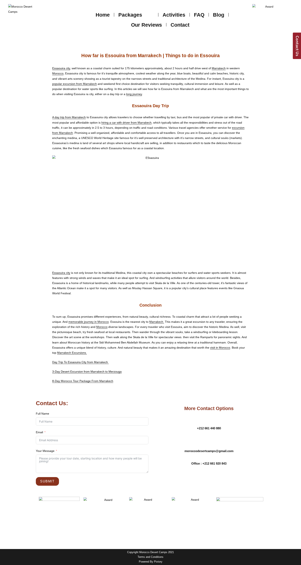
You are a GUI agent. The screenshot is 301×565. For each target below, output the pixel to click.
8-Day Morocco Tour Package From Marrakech (82, 381)
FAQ (199, 15)
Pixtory (158, 561)
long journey (134, 94)
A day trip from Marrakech (69, 117)
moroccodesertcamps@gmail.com (208, 451)
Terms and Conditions (150, 557)
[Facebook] (181, 479)
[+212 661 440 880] (209, 421)
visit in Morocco (220, 347)
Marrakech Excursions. (72, 352)
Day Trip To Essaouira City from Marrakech (80, 362)
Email (39, 432)
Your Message (45, 450)
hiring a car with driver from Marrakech (126, 122)
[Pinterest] (226, 479)
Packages (130, 15)
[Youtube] (203, 479)
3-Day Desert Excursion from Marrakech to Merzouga (87, 371)
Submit (47, 481)
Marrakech (219, 68)
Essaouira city (61, 68)
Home (103, 15)
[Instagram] (214, 479)
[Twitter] (192, 479)
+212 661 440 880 (209, 428)
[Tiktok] (237, 479)
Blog (218, 15)
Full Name (42, 413)
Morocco (57, 73)
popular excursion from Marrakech (74, 83)
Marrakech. (156, 321)
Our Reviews (146, 25)
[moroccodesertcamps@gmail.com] (209, 444)
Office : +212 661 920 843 (208, 463)
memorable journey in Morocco (88, 321)
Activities (174, 15)
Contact (180, 25)
